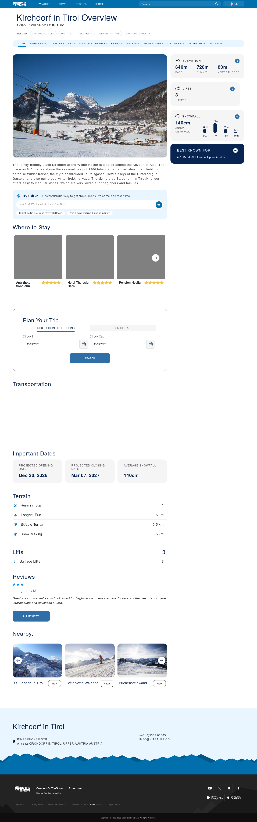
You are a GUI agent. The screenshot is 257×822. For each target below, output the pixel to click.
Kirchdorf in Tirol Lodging (56, 328)
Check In (28, 336)
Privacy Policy (36, 804)
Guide (22, 43)
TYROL (22, 25)
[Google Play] (215, 797)
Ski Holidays (197, 43)
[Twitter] (219, 788)
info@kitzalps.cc (154, 739)
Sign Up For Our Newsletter (48, 792)
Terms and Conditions (57, 804)
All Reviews (31, 616)
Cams (71, 43)
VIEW (55, 683)
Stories (81, 4)
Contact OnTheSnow (49, 788)
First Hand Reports (93, 43)
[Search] (217, 3)
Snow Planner (153, 43)
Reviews (116, 43)
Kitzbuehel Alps (43, 33)
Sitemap (75, 804)
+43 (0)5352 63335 (152, 735)
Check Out (96, 336)
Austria (66, 33)
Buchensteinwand (138, 33)
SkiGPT (99, 4)
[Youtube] (209, 788)
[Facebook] (238, 788)
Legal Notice (20, 804)
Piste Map (133, 43)
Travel (63, 4)
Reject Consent (114, 804)
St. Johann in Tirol (107, 33)
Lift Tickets (175, 43)
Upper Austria (216, 157)
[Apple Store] (234, 797)
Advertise (75, 788)
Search (90, 358)
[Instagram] (229, 788)
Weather (44, 4)
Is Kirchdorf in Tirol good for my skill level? (40, 212)
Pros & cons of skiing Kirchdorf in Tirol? (89, 212)
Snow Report (39, 43)
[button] (90, 415)
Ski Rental (217, 43)
